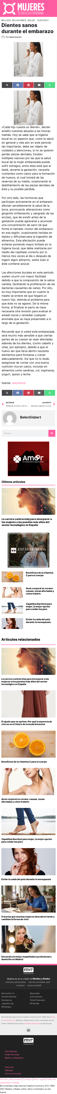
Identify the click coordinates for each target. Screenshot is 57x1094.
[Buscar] (51, 433)
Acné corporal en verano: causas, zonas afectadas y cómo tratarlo (40, 591)
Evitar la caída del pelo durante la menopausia (38, 620)
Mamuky (9, 1070)
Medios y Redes (41, 978)
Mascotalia (35, 993)
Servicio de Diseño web (39, 982)
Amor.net (9, 1067)
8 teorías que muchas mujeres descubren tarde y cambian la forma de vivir (28, 918)
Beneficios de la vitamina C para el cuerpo (39, 574)
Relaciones (19, 20)
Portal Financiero (37, 1000)
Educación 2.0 (7, 993)
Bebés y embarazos (14, 1058)
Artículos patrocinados (16, 982)
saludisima (18, 383)
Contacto (20, 985)
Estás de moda (12, 1054)
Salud (31, 20)
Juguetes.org (7, 1003)
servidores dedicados (32, 1023)
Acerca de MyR (34, 985)
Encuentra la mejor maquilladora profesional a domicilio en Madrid (26, 958)
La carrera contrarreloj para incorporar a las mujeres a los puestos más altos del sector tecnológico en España (27, 522)
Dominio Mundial (8, 996)
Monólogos (6, 1007)
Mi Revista (34, 1003)
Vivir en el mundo (13, 1073)
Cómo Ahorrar (36, 996)
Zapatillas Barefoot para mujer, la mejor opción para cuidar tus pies (39, 606)
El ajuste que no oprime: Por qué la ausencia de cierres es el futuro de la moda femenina (26, 723)
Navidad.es (6, 1000)
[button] (28, 1030)
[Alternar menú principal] (51, 8)
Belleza (6, 20)
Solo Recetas (11, 1051)
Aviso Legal (39, 1079)
